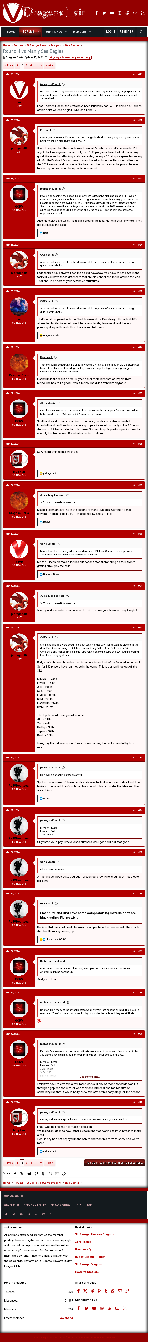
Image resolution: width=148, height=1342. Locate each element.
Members (80, 32)
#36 (140, 893)
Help (78, 1205)
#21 (140, 74)
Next (48, 65)
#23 (140, 178)
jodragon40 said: (50, 84)
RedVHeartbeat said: (53, 961)
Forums (28, 31)
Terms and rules (35, 1205)
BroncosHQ (83, 1249)
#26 (140, 347)
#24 (140, 244)
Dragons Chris (14, 57)
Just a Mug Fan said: (52, 495)
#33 (140, 757)
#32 (140, 627)
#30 (140, 534)
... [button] (36, 65)
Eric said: (46, 130)
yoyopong (66, 1318)
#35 (140, 852)
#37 (140, 951)
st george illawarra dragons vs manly (70, 57)
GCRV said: (47, 254)
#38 (140, 992)
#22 (140, 120)
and (56, 939)
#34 (140, 810)
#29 (140, 485)
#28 (140, 443)
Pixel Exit (110, 1337)
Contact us (12, 1205)
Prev (10, 65)
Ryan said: (46, 357)
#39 (140, 1034)
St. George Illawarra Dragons (94, 1234)
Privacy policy (60, 1205)
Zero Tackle (83, 1242)
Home (11, 32)
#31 (140, 586)
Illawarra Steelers (87, 1272)
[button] (38, 32)
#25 (140, 291)
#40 (140, 1102)
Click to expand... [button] (90, 1076)
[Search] (141, 32)
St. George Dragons (88, 1264)
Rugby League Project (90, 1257)
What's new (54, 32)
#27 (140, 393)
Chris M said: (48, 403)
